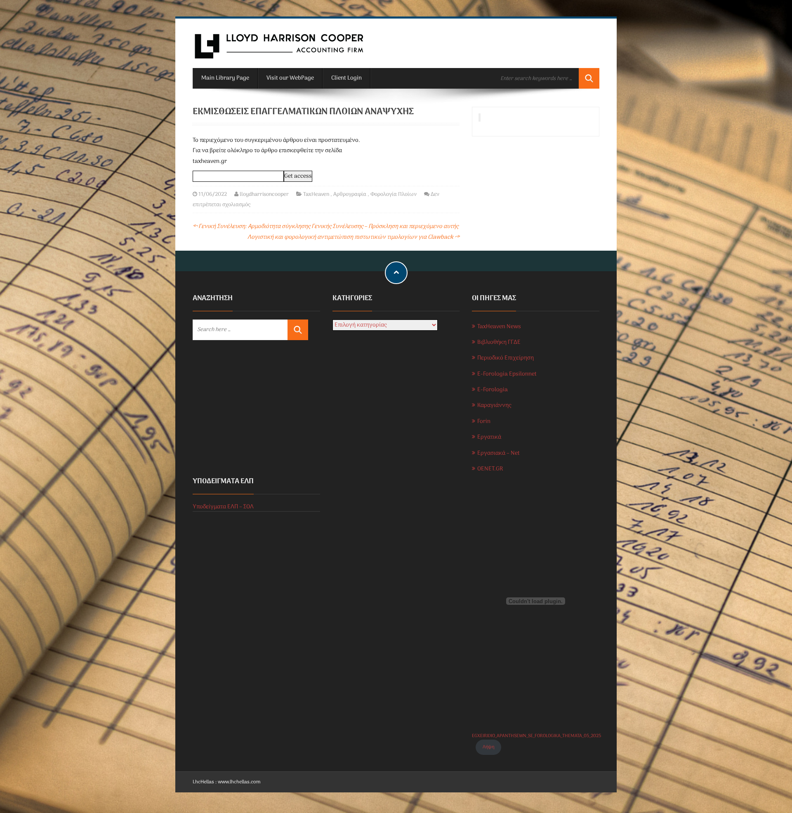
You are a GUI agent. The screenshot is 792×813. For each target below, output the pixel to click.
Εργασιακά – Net (498, 453)
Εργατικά (489, 437)
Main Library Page (225, 78)
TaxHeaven (316, 194)
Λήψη (488, 747)
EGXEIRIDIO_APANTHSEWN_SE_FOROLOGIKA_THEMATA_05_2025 (536, 736)
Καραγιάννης (494, 405)
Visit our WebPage (290, 78)
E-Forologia (492, 390)
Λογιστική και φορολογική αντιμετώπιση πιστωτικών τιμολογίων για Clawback (354, 237)
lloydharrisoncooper (264, 194)
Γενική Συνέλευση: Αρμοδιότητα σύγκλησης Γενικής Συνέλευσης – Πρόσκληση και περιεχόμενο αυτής (325, 226)
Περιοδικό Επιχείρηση (505, 358)
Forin (483, 421)
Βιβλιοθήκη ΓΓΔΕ (499, 342)
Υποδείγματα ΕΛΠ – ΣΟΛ (223, 507)
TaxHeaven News (499, 326)
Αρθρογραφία (349, 194)
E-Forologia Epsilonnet (507, 374)
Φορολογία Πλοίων (393, 194)
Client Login (346, 78)
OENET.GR (490, 469)
